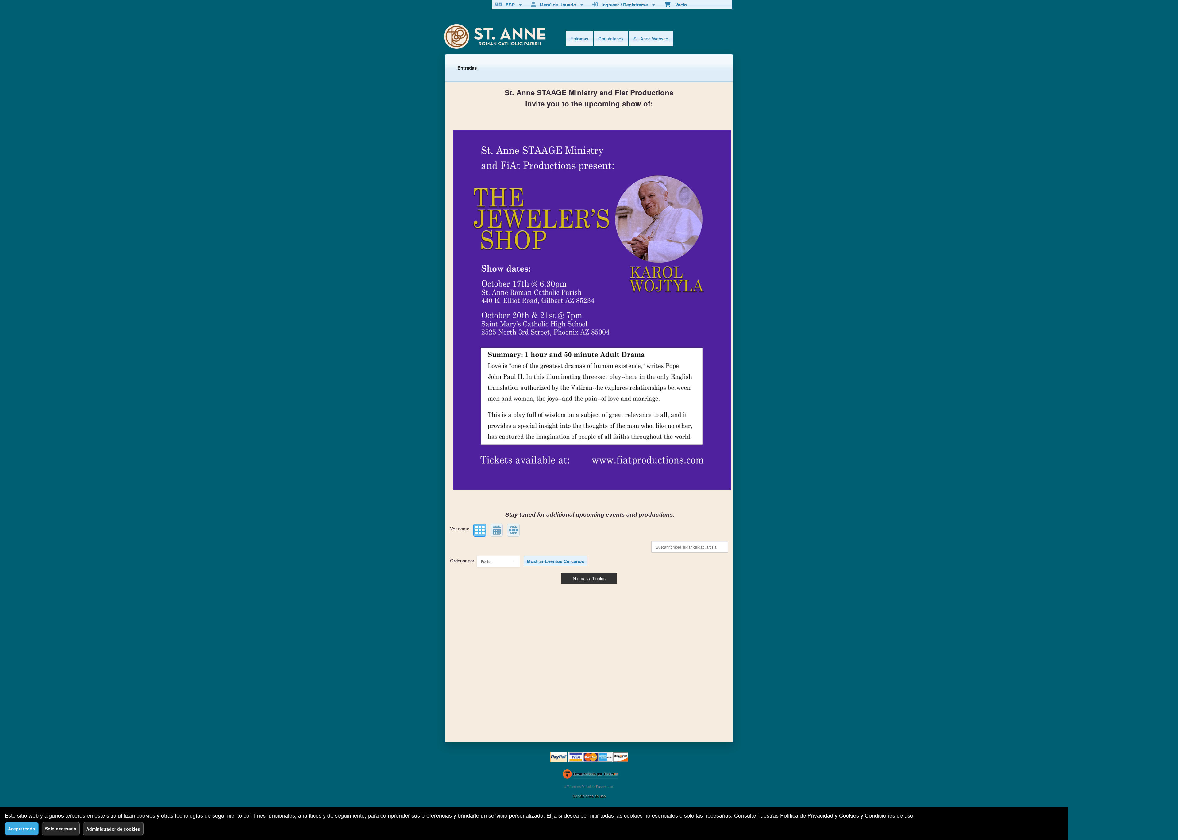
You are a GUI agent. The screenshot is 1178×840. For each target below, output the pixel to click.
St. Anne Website (650, 38)
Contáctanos (611, 38)
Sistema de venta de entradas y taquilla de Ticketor (590, 775)
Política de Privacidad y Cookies (819, 815)
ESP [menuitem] (509, 4)
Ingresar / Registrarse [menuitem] (623, 4)
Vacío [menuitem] (678, 4)
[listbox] (498, 561)
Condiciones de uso (589, 795)
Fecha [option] (486, 561)
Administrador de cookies (113, 829)
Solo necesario (60, 829)
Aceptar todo (21, 829)
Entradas (579, 38)
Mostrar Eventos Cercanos (555, 561)
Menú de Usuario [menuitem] (556, 4)
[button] (479, 530)
